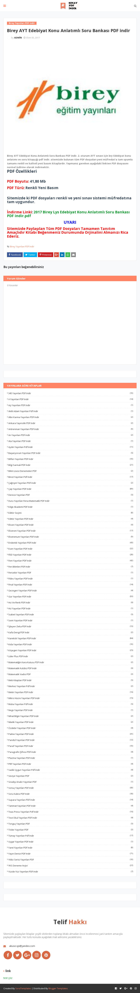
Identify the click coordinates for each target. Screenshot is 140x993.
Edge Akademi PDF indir (70, 506)
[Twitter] (17, 955)
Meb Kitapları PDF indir (70, 680)
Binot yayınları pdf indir (70, 476)
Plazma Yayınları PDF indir (70, 757)
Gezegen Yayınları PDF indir (70, 590)
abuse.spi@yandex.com (22, 946)
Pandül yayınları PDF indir (70, 740)
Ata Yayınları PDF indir (70, 441)
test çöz (7, 978)
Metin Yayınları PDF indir (70, 692)
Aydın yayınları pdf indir (70, 447)
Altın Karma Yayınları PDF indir (70, 417)
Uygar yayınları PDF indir (70, 841)
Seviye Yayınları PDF (70, 775)
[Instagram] (36, 955)
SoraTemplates (23, 988)
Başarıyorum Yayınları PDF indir (70, 453)
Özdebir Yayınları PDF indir (70, 728)
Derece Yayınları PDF (70, 494)
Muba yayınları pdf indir (70, 704)
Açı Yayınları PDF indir (70, 405)
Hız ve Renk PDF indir (70, 602)
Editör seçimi (70, 512)
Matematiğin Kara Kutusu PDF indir (70, 662)
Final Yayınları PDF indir (70, 584)
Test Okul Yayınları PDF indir (70, 817)
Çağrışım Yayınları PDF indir (70, 482)
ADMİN (18, 37)
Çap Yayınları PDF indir (70, 488)
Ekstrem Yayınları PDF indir (70, 530)
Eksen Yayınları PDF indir (70, 524)
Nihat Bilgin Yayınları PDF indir (70, 716)
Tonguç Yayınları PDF (70, 823)
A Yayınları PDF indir (70, 399)
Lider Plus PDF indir (70, 656)
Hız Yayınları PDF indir (70, 608)
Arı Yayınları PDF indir (70, 435)
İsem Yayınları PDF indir (70, 620)
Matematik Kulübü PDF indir (70, 668)
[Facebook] (8, 955)
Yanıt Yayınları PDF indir (70, 847)
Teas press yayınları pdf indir (70, 811)
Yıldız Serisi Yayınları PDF (70, 859)
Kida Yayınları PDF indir (70, 644)
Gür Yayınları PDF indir (70, 596)
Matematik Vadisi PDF (70, 674)
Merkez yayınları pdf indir (70, 686)
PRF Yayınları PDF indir (70, 763)
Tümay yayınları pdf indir (70, 835)
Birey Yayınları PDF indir (22, 246)
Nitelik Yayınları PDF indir (70, 722)
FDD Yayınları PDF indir (70, 554)
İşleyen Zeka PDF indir (70, 626)
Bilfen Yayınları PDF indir (70, 459)
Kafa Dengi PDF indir (70, 632)
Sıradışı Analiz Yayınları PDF (70, 781)
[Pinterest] (46, 955)
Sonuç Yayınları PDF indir (70, 787)
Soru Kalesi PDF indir (70, 793)
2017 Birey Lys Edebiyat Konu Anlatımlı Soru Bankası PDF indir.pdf (68, 214)
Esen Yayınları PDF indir (70, 548)
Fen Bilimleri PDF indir (70, 566)
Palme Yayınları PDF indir (70, 734)
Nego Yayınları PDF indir (70, 710)
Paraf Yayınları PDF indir (70, 746)
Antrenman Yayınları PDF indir (70, 429)
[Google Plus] (27, 955)
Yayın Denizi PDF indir (70, 853)
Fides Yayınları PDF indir (70, 578)
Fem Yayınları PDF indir (70, 560)
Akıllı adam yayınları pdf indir (70, 411)
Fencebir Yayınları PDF (70, 572)
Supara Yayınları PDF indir (70, 799)
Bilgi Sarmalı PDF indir (70, 465)
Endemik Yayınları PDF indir (70, 542)
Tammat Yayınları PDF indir (70, 805)
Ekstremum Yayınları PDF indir (70, 536)
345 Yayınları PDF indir (70, 393)
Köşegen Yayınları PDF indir (70, 650)
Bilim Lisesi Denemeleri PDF (70, 470)
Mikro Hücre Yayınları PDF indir (70, 698)
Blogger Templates (58, 988)
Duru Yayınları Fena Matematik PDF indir (70, 500)
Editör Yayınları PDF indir (70, 518)
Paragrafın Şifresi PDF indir (70, 752)
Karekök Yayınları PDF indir (70, 638)
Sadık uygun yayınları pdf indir (70, 769)
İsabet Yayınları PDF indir (70, 614)
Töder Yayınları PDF (70, 829)
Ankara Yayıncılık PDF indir (70, 423)
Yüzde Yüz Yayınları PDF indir (70, 871)
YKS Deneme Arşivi (70, 865)
